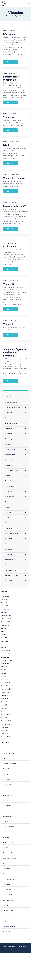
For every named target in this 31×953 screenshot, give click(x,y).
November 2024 (6, 654)
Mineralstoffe (11, 486)
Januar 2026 (5, 612)
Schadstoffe (9, 554)
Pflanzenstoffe (10, 523)
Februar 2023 (5, 714)
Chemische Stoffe (11, 402)
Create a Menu (15, 950)
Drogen (7, 418)
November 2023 (6, 689)
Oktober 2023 (5, 692)
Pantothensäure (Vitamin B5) (11, 78)
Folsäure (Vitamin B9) (14, 206)
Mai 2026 (4, 599)
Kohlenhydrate (10, 454)
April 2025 (4, 638)
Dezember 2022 (6, 721)
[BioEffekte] (3, 3)
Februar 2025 (5, 644)
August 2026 (5, 596)
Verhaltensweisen (11, 570)
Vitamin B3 (9, 324)
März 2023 (4, 711)
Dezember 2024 (6, 650)
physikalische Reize (11, 533)
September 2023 (6, 695)
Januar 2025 (5, 647)
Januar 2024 (5, 686)
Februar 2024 (5, 682)
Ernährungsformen (11, 423)
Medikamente (9, 465)
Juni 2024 (4, 670)
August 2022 (5, 727)
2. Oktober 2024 (14, 174)
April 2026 (4, 603)
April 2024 (4, 676)
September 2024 (6, 660)
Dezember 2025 (6, 615)
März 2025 (4, 641)
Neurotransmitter (11, 502)
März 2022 (4, 734)
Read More (10, 62)
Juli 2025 (4, 628)
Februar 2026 (5, 609)
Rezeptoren (9, 549)
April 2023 (4, 708)
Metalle (7, 475)
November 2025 (6, 619)
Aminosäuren (9, 397)
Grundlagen (9, 439)
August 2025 (5, 625)
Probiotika (8, 538)
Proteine (8, 544)
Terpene (9, 412)
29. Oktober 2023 (14, 202)
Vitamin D (8, 284)
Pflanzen (8, 507)
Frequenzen (9, 433)
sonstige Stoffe (10, 559)
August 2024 (5, 663)
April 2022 (4, 730)
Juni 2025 (4, 631)
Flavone (9, 528)
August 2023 (5, 698)
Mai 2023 (4, 705)
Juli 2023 (4, 702)
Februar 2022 (5, 737)
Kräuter (9, 512)
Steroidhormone (12, 449)
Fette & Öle (8, 428)
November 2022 (6, 724)
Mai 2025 (4, 634)
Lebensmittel (9, 460)
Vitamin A (8, 117)
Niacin (6, 145)
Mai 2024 (4, 673)
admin (5, 31)
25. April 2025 (13, 114)
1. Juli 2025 (12, 31)
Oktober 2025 (5, 622)
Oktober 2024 (5, 657)
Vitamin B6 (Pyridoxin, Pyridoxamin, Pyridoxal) (15, 352)
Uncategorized (10, 565)
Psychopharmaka (12, 470)
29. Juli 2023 (12, 320)
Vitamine (9, 491)
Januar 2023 (5, 718)
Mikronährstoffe (10, 481)
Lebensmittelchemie (13, 407)
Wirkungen (9, 580)
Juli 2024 (4, 666)
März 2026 (4, 606)
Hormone (8, 444)
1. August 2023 (13, 280)
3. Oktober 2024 (14, 142)
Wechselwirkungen (11, 575)
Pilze (8, 517)
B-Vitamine (9, 34)
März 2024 (4, 679)
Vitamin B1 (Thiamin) (14, 178)
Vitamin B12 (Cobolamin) (9, 245)
